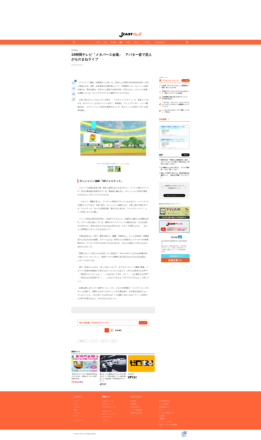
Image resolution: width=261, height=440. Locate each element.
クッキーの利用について (167, 413)
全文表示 (118, 330)
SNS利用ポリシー (164, 407)
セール (136, 42)
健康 (120, 42)
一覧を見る (185, 154)
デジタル (113, 42)
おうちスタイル (160, 42)
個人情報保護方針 (164, 401)
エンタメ (128, 42)
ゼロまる (105, 420)
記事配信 (162, 419)
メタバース (94, 341)
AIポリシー (162, 410)
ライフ (98, 42)
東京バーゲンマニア (108, 414)
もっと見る (185, 80)
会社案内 (133, 401)
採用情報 (133, 404)
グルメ (105, 42)
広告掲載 (162, 416)
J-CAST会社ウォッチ (109, 407)
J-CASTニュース (107, 401)
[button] (73, 42)
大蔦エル (114, 341)
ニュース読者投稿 (136, 410)
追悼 (161, 155)
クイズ (147, 42)
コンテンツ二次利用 (165, 421)
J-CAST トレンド (130, 34)
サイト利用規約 (164, 404)
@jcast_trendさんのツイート (169, 204)
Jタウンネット (107, 417)
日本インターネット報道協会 (168, 424)
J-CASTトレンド (107, 404)
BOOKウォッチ (107, 411)
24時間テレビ (83, 341)
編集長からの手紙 (136, 413)
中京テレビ (104, 341)
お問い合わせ (134, 407)
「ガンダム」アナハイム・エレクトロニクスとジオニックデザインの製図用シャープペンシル (175, 104)
